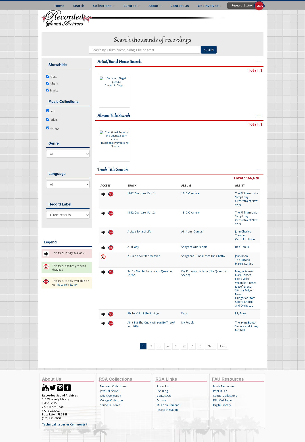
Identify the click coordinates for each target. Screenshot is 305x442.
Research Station (242, 5)
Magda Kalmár (244, 271)
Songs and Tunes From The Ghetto (203, 256)
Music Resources (223, 386)
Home (59, 5)
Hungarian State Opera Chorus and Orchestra (245, 301)
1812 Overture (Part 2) (141, 212)
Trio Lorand (242, 260)
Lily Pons (240, 313)
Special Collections (225, 396)
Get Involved (208, 5)
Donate (161, 400)
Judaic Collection (110, 396)
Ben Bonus (242, 247)
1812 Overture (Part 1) (141, 193)
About (153, 5)
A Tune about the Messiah (143, 256)
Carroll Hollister (245, 239)
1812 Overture (190, 193)
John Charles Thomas (243, 233)
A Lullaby (133, 247)
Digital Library (222, 405)
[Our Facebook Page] (67, 387)
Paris (184, 313)
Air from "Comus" (192, 231)
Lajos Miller (242, 279)
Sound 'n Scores (110, 405)
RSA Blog (162, 391)
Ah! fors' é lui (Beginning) (143, 313)
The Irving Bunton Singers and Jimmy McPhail (246, 326)
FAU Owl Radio (222, 400)
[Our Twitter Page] (52, 387)
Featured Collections (113, 386)
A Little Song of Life (139, 231)
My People (187, 322)
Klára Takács (243, 275)
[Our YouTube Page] (45, 387)
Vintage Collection (111, 400)
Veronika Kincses (245, 283)
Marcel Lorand (244, 264)
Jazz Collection (109, 391)
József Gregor (244, 286)
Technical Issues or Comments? (64, 424)
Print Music (220, 391)
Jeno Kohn (241, 256)
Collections (102, 5)
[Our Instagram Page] (60, 387)
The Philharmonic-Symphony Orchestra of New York (246, 199)
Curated (130, 5)
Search (78, 5)
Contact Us (180, 5)
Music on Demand (168, 405)
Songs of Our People (194, 247)
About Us (163, 386)
